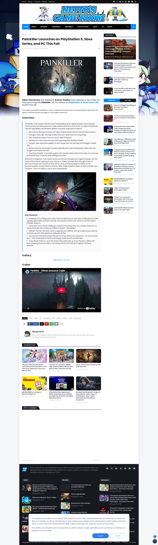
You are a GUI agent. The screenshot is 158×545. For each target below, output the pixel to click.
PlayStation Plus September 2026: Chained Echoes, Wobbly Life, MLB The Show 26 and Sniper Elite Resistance (61, 395)
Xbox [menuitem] (95, 27)
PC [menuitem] (103, 27)
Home (24, 2)
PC (40, 318)
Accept (100, 536)
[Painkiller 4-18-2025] (62, 260)
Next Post (96, 460)
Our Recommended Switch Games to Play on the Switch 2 (125, 118)
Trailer (65, 318)
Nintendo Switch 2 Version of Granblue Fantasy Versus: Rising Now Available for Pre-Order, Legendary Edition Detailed (125, 168)
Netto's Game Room (45, 542)
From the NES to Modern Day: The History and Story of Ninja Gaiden (125, 90)
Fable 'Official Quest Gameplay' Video (122, 189)
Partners (52, 2)
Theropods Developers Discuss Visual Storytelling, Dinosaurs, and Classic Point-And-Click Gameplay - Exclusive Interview (123, 498)
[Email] (56, 324)
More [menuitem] (109, 27)
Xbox (70, 318)
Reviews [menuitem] (44, 27)
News (36, 318)
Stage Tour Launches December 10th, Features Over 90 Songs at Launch (123, 199)
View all (98, 345)
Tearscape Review (78, 494)
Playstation (47, 318)
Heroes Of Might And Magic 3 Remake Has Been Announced (125, 107)
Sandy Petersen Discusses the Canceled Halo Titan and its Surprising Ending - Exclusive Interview (119, 50)
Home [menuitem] (26, 27)
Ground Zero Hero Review (80, 503)
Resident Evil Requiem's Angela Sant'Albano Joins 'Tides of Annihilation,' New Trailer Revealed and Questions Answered (88, 396)
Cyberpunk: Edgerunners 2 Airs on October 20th (124, 209)
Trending (112, 100)
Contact (37, 2)
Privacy (44, 2)
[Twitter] (42, 324)
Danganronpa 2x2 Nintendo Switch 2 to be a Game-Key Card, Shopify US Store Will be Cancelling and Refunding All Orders (125, 154)
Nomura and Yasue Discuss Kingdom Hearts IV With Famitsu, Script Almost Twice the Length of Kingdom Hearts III (45, 488)
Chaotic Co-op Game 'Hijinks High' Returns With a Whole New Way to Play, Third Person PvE (61, 367)
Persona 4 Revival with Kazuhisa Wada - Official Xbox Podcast (44, 508)
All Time (128, 100)
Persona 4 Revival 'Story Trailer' (44, 498)
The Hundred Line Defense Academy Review (81, 486)
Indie (29, 35)
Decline (117, 536)
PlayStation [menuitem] (83, 27)
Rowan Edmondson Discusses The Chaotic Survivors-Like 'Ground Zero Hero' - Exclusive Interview (123, 487)
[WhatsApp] (51, 324)
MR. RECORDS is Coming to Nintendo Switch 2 (31, 393)
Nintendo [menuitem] (69, 27)
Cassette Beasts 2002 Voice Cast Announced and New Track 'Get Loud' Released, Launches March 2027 (34, 368)
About (30, 2)
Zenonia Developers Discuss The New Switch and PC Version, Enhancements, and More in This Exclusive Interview (125, 67)
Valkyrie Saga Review (79, 512)
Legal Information (74, 542)
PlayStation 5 (75, 102)
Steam (59, 318)
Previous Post (28, 460)
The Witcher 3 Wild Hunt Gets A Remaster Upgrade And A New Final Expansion (125, 141)
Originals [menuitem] (56, 27)
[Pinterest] (46, 324)
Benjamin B (38, 331)
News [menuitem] (33, 27)
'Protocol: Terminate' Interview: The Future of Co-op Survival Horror (121, 510)
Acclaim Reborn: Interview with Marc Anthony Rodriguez (124, 80)
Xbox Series (77, 318)
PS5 (54, 318)
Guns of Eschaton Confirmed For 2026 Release (88, 366)
